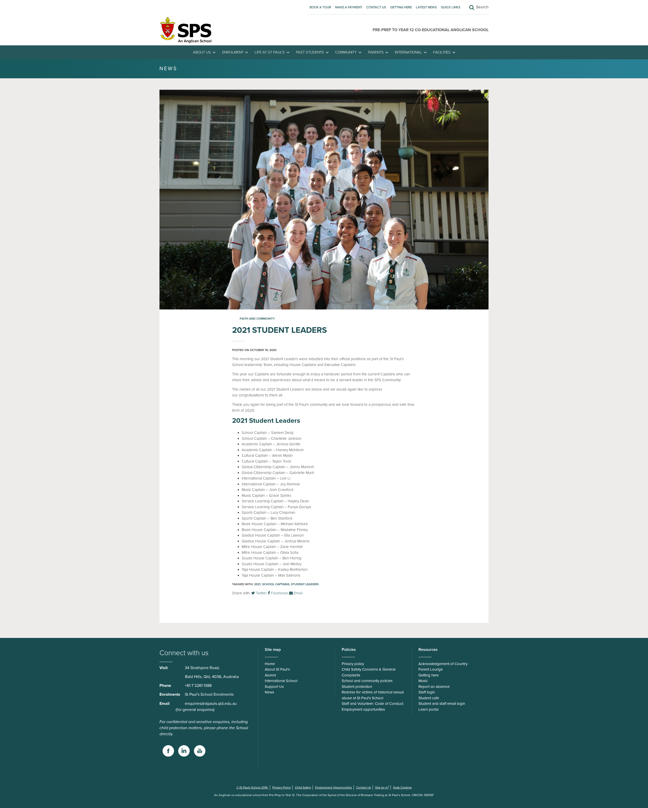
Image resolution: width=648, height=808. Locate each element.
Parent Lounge (430, 669)
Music (423, 680)
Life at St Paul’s (270, 52)
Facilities (442, 52)
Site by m (382, 787)
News (269, 692)
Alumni (270, 675)
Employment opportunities (363, 709)
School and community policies (367, 680)
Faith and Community (257, 318)
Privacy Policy (281, 787)
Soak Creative (402, 787)
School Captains (275, 584)
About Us (202, 52)
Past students (310, 52)
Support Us (274, 686)
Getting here (401, 7)
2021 (257, 584)
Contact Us (376, 7)
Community (346, 52)
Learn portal (428, 709)
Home (270, 664)
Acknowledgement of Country (443, 664)
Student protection (357, 686)
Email (297, 593)
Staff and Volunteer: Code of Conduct (372, 703)
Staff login (426, 692)
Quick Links (450, 7)
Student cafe (428, 698)
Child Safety (303, 787)
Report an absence (434, 686)
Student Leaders (305, 584)
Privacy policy (353, 664)
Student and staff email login (441, 703)
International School (281, 680)
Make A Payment (348, 7)
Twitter (261, 593)
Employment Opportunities (333, 787)
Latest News (426, 7)
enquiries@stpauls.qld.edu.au (211, 703)
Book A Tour (320, 7)
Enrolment (233, 52)
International (408, 52)
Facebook (279, 593)
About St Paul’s (277, 669)
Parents (376, 52)
